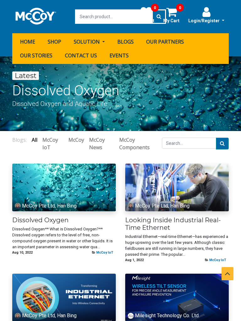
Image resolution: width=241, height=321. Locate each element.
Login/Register (204, 20)
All (34, 139)
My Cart (172, 14)
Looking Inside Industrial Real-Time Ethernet (173, 223)
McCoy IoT (104, 252)
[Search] (222, 144)
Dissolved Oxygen (40, 220)
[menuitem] (27, 41)
